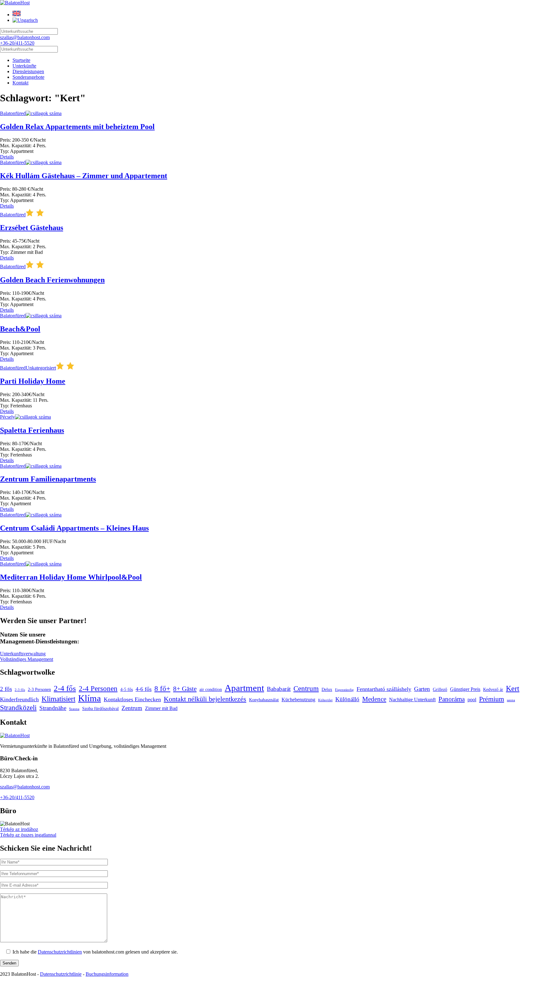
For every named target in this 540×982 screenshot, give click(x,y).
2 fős (6, 689)
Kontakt (20, 82)
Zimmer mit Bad (161, 708)
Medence (374, 699)
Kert (512, 688)
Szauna (74, 709)
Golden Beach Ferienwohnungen (52, 280)
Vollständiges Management (26, 659)
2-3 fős (20, 690)
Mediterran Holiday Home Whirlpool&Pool (71, 577)
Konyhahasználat (264, 699)
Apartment (244, 688)
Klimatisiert (58, 699)
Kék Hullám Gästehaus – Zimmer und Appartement (83, 176)
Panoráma (451, 699)
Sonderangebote (28, 77)
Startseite (21, 60)
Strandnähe (52, 708)
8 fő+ (162, 688)
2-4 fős (65, 688)
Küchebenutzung (298, 699)
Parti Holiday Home (32, 381)
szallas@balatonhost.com (25, 37)
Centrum (306, 688)
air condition (210, 689)
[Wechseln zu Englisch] (16, 14)
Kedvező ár (493, 689)
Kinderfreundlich (19, 699)
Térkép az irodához (19, 829)
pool (472, 699)
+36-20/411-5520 (17, 43)
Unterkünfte (24, 65)
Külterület (325, 700)
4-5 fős (126, 689)
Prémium (491, 699)
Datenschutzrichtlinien (60, 951)
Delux (327, 689)
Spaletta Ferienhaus (32, 430)
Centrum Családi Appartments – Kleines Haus (74, 528)
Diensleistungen (28, 71)
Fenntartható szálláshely (384, 689)
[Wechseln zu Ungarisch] (25, 20)
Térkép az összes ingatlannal (28, 835)
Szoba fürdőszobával (100, 708)
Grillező (440, 689)
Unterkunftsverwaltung (23, 653)
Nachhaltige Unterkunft (412, 699)
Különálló (347, 699)
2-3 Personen (39, 689)
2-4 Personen (98, 688)
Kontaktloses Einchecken (132, 699)
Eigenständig (344, 690)
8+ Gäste (185, 688)
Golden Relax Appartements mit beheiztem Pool (77, 127)
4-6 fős (144, 689)
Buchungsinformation (107, 974)
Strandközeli (18, 707)
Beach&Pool (20, 329)
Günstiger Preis (465, 689)
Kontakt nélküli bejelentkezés (205, 699)
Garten (422, 689)
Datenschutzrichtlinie (61, 974)
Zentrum (132, 708)
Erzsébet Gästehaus (31, 228)
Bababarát (279, 689)
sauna (511, 700)
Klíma (89, 698)
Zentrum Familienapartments (48, 479)
